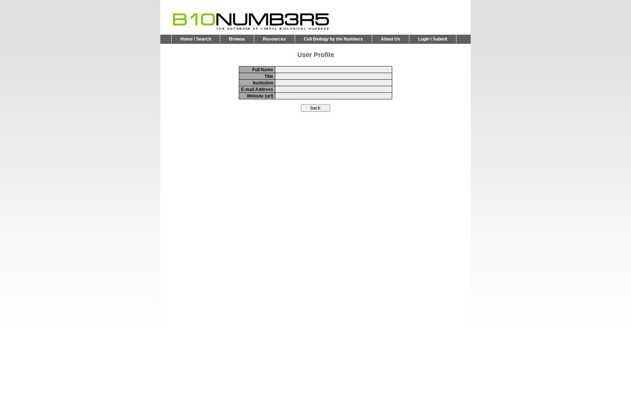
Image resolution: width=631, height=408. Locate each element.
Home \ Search (195, 39)
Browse (237, 39)
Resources (274, 39)
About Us (390, 39)
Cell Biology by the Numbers (333, 39)
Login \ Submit (432, 39)
